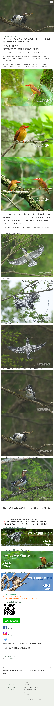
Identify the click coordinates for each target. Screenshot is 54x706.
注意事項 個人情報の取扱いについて (32, 687)
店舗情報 (26, 692)
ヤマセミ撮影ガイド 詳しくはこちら (14, 528)
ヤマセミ (7, 658)
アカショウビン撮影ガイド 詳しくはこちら (16, 550)
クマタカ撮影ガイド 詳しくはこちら (14, 572)
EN (51, 2)
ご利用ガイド (27, 682)
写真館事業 (26, 694)
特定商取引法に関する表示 (30, 689)
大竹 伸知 (15, 36)
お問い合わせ (27, 684)
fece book (11, 629)
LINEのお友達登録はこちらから (12, 602)
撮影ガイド (14, 656)
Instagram (11, 635)
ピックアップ (8, 656)
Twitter (11, 641)
